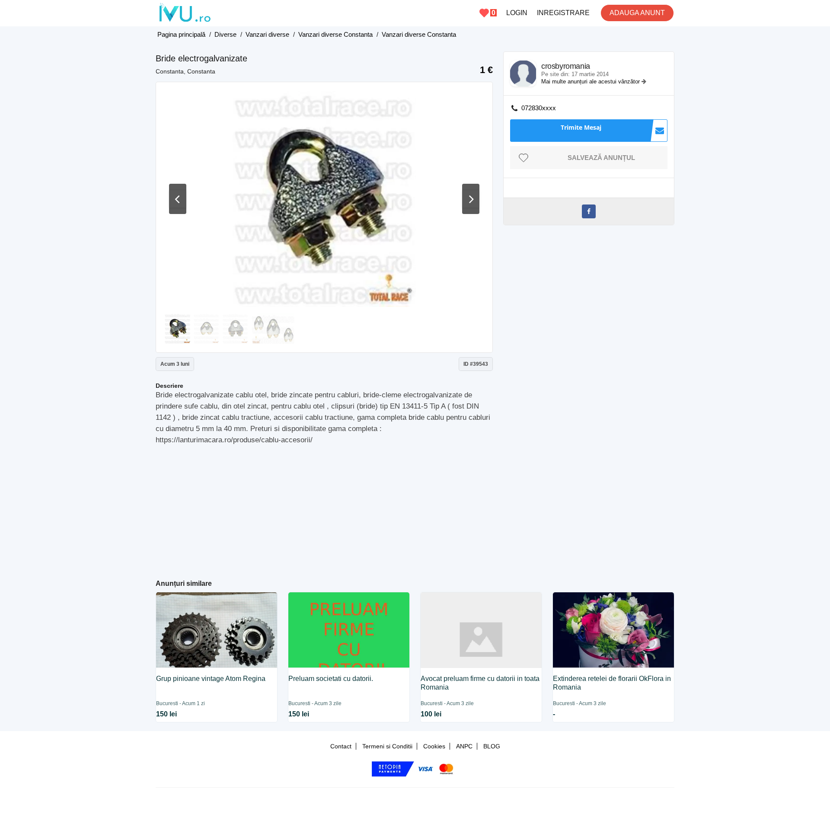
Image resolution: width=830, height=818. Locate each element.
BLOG (491, 746)
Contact (340, 746)
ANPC (464, 746)
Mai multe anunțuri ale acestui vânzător (591, 81)
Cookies (434, 746)
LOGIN (516, 12)
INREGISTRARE (563, 12)
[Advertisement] (324, 508)
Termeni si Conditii (387, 746)
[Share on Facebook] (589, 211)
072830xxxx (538, 108)
